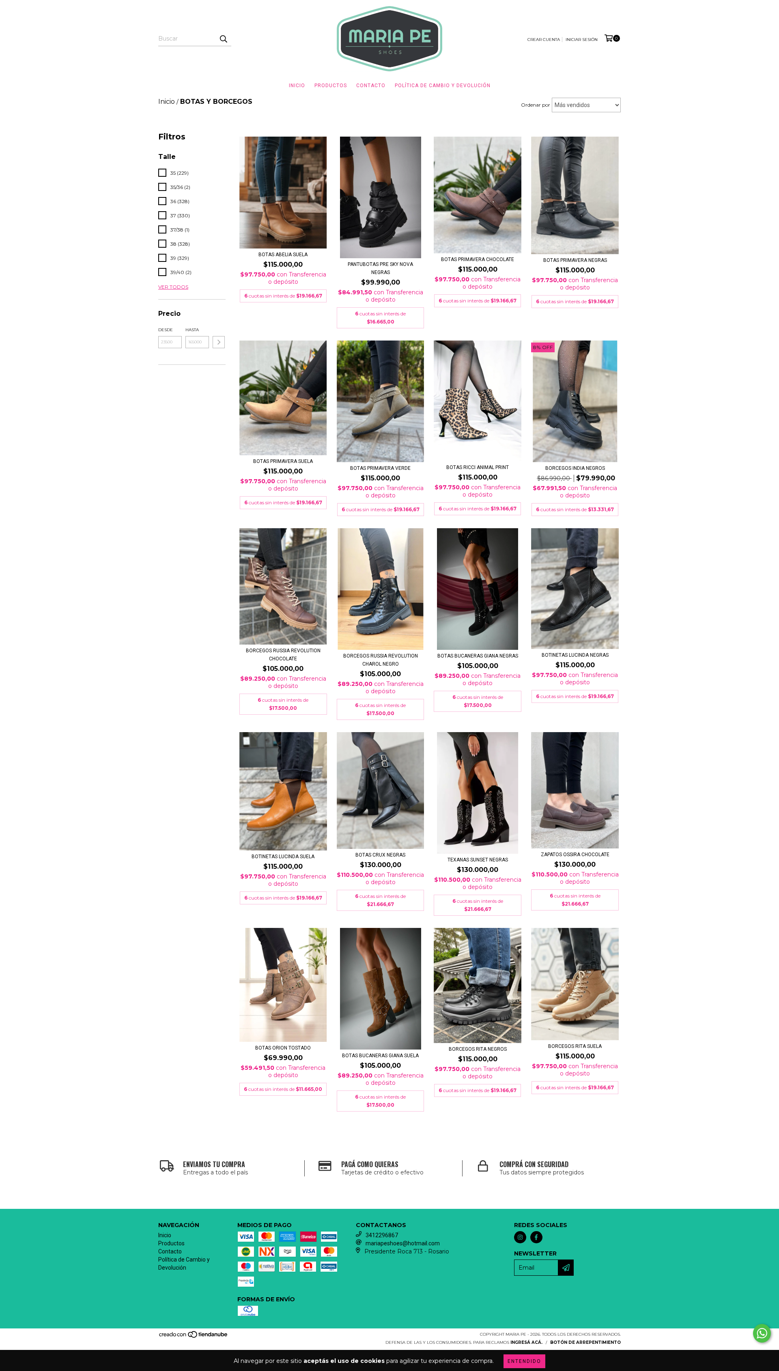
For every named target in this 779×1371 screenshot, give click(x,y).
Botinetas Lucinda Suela (283, 856)
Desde (165, 329)
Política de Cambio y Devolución (443, 85)
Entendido (524, 1361)
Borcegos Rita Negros (478, 1049)
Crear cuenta (543, 39)
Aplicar (219, 342)
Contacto (370, 85)
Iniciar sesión (582, 39)
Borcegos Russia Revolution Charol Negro (380, 660)
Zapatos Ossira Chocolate (575, 854)
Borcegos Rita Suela (575, 1046)
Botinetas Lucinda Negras (575, 655)
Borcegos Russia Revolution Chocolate (283, 655)
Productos (330, 85)
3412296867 (382, 1235)
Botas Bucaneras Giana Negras (477, 656)
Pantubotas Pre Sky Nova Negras (380, 268)
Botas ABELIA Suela (283, 254)
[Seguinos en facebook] (536, 1237)
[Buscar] (223, 39)
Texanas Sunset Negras (478, 860)
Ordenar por (535, 105)
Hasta (192, 329)
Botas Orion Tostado (283, 1048)
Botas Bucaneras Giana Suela (380, 1055)
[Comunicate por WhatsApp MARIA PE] (762, 1333)
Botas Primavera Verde (380, 468)
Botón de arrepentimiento (585, 1342)
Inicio (297, 85)
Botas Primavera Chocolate (477, 259)
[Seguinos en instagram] (520, 1237)
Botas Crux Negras (380, 855)
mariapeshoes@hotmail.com (403, 1243)
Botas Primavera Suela (283, 461)
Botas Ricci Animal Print (477, 467)
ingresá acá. (526, 1342)
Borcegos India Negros (575, 468)
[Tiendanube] (193, 1337)
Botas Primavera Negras (575, 260)
